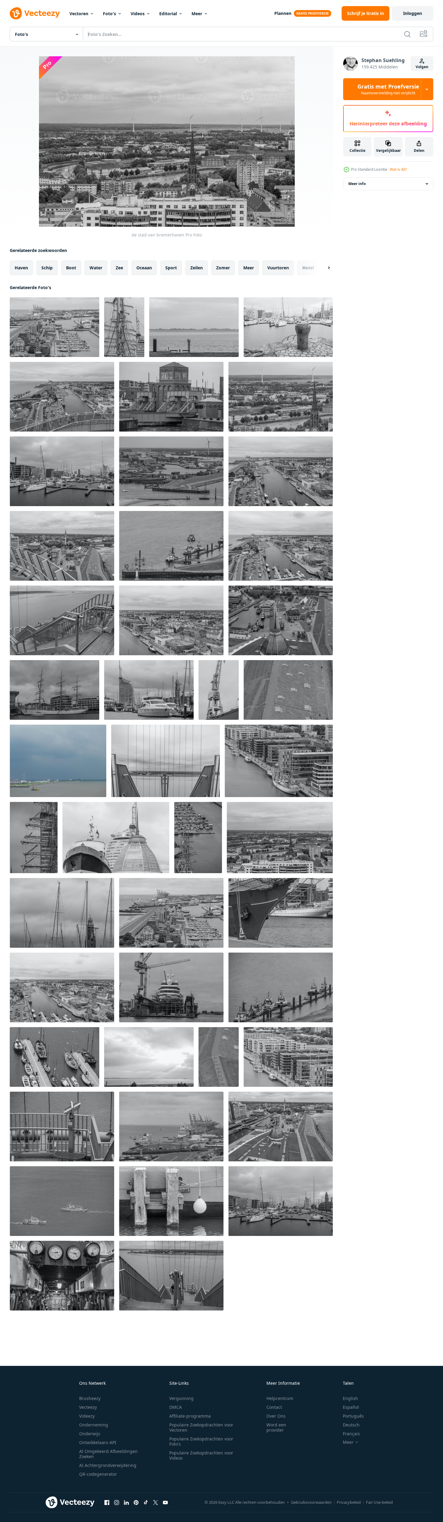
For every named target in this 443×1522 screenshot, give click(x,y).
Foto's (109, 13)
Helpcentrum (279, 1398)
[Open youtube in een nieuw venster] (165, 1502)
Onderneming (93, 1425)
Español (351, 1407)
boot (71, 268)
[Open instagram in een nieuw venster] (116, 1502)
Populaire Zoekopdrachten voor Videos (201, 1455)
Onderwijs (89, 1433)
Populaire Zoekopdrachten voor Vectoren (201, 1427)
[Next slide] (323, 268)
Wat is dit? (398, 169)
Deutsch (351, 1425)
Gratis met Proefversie (388, 89)
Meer (197, 13)
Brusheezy (89, 1398)
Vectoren (78, 13)
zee (119, 268)
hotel (308, 268)
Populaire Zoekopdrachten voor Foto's (201, 1441)
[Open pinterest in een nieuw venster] (136, 1502)
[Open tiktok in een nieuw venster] (145, 1502)
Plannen (282, 13)
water (96, 268)
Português (353, 1416)
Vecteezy (88, 1407)
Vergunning (181, 1398)
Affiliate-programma (190, 1416)
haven (21, 268)
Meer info (357, 183)
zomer (223, 268)
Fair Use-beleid (379, 1502)
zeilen (196, 268)
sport (171, 268)
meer (248, 268)
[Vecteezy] (35, 13)
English (350, 1398)
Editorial (168, 13)
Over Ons (276, 1416)
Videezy (87, 1416)
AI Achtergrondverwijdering (107, 1465)
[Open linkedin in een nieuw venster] (126, 1502)
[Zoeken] (407, 34)
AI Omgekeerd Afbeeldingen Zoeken (108, 1453)
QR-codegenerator (98, 1474)
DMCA (175, 1407)
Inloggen (412, 13)
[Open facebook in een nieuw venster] (106, 1502)
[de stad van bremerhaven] (54, 327)
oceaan (144, 268)
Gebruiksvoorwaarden (311, 1502)
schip (47, 268)
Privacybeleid (349, 1502)
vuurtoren (278, 268)
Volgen (422, 66)
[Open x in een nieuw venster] (155, 1502)
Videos (138, 13)
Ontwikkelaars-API (97, 1442)
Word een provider (276, 1427)
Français (351, 1433)
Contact (274, 1407)
